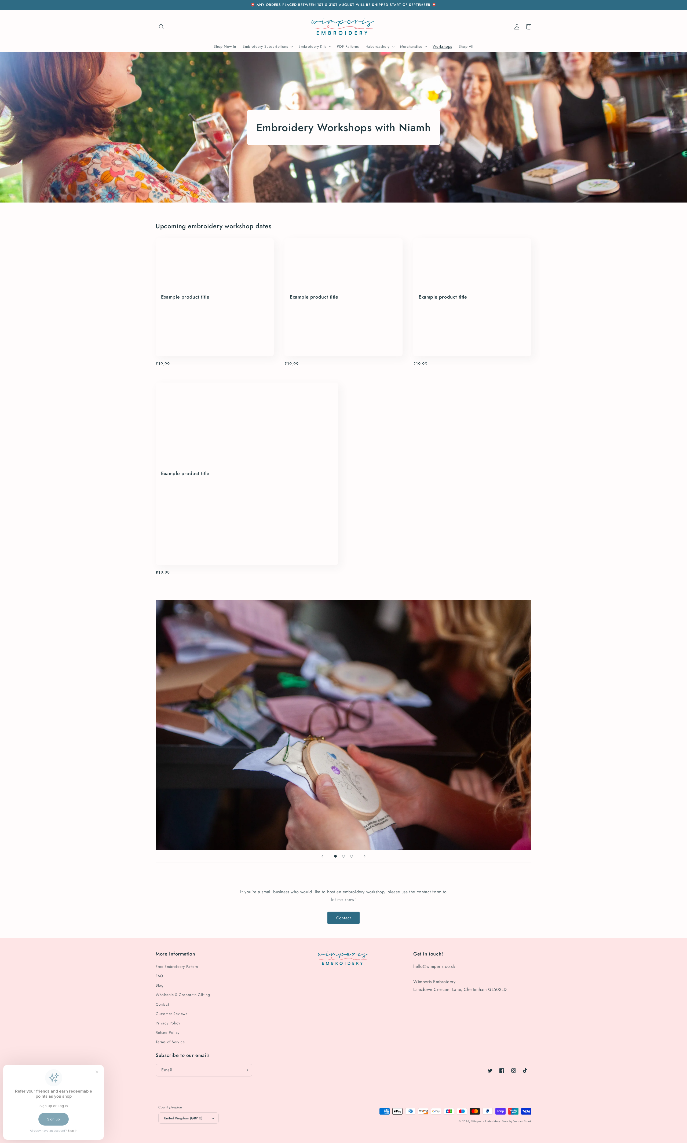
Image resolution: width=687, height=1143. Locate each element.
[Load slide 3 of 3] (352, 856)
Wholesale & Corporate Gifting (183, 994)
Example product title (185, 297)
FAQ (159, 976)
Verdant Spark (522, 1121)
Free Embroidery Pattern (177, 966)
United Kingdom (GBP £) (183, 1118)
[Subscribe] (246, 1070)
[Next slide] (365, 856)
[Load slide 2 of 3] (343, 856)
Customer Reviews (172, 1013)
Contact (343, 918)
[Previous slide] (322, 856)
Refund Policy (168, 1032)
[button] (161, 27)
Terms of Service (170, 1042)
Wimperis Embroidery (485, 1121)
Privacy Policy (168, 1023)
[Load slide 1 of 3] (335, 856)
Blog (159, 985)
